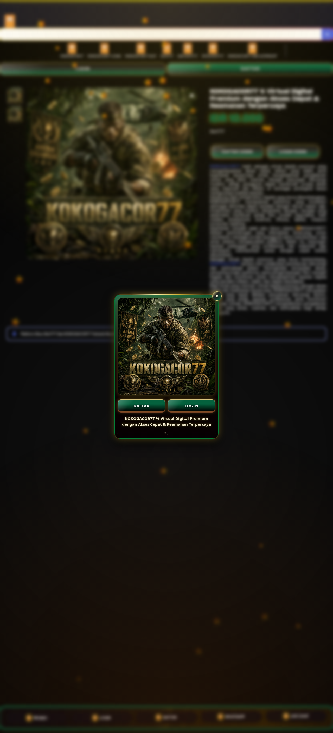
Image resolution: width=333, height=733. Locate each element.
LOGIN (191, 405)
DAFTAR (141, 405)
